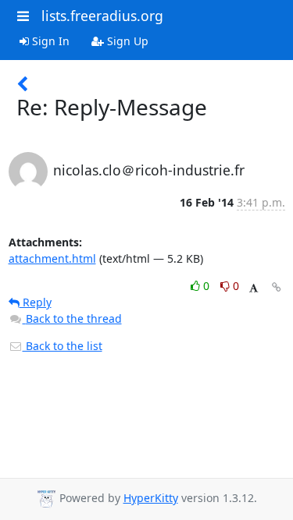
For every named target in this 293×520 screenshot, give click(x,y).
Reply (36, 302)
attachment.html (52, 258)
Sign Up (126, 41)
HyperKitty (150, 497)
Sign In (49, 41)
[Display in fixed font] (253, 288)
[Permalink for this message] (276, 287)
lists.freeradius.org (102, 15)
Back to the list (62, 345)
